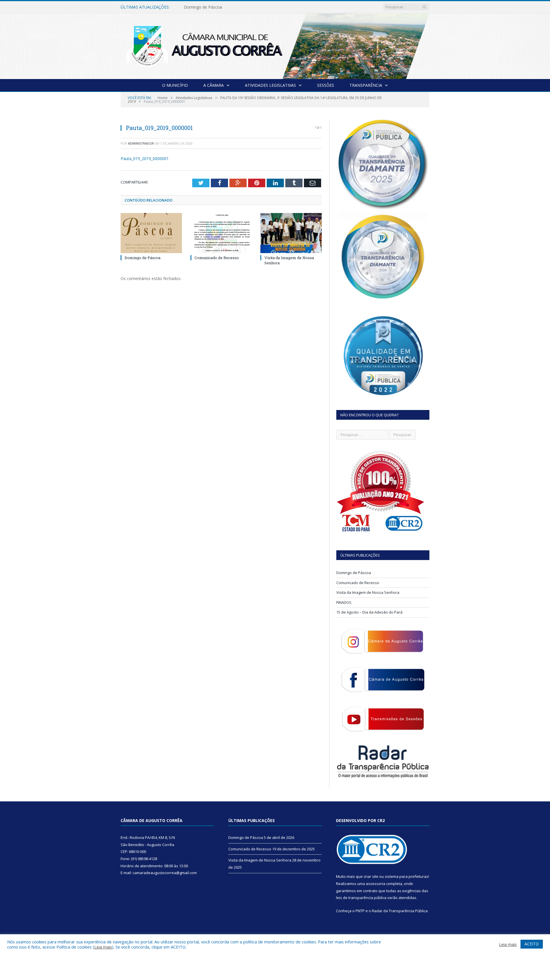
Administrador (141, 143)
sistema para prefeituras (406, 876)
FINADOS (343, 602)
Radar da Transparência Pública (400, 910)
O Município (175, 85)
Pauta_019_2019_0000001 (145, 158)
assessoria (375, 883)
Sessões (325, 85)
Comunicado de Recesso (207, 7)
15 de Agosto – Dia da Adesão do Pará (369, 612)
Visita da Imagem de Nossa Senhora (367, 592)
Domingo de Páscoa (142, 257)
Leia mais (103, 946)
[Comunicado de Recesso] (221, 233)
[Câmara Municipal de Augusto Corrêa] (275, 45)
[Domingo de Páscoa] (151, 233)
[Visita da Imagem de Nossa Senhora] (291, 233)
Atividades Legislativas (270, 85)
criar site (371, 876)
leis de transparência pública (361, 897)
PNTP (360, 910)
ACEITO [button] (532, 944)
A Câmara (213, 85)
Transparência (365, 85)
